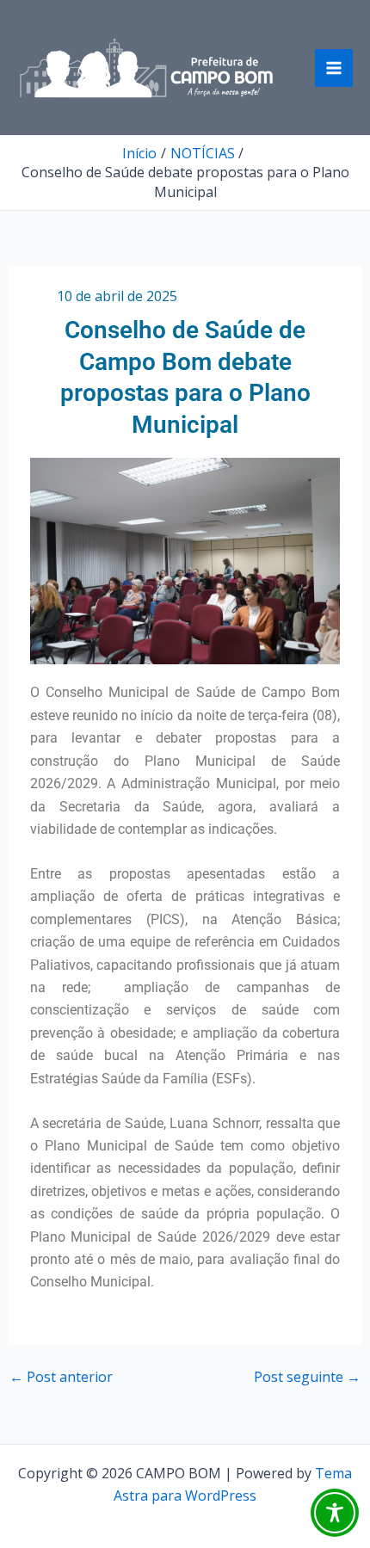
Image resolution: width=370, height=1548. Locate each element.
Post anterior (61, 1377)
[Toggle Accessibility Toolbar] (334, 1512)
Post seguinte (307, 1377)
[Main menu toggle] (334, 68)
